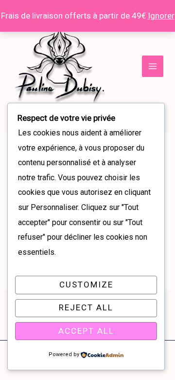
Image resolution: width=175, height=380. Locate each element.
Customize (86, 284)
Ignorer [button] (161, 15)
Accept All (86, 331)
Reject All (86, 307)
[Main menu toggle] (152, 66)
